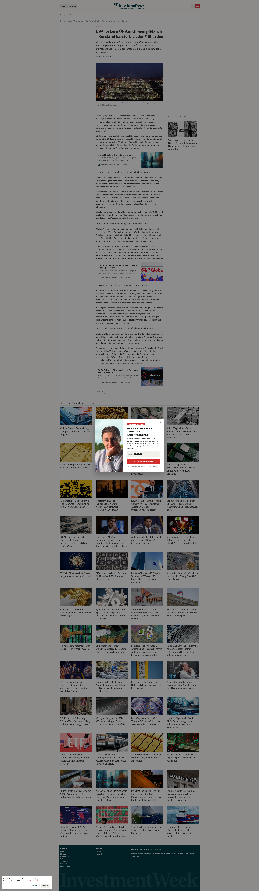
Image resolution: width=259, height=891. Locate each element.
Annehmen (45, 886)
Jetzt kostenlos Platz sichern (143, 461)
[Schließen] (160, 422)
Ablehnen (35, 886)
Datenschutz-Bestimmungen (38, 881)
